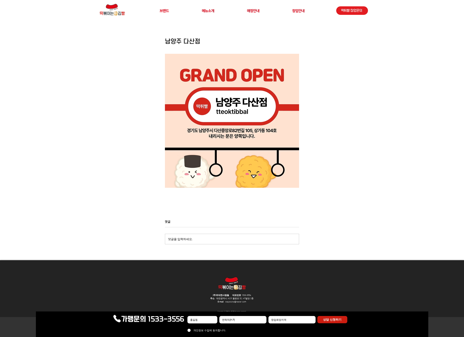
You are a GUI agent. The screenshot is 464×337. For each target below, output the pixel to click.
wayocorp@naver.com (235, 302)
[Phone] (117, 318)
